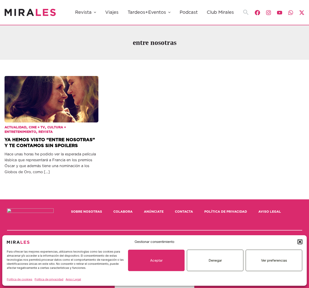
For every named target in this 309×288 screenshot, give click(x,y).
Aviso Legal (73, 279)
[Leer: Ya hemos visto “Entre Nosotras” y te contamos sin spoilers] (51, 96)
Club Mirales (220, 12)
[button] (300, 242)
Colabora (123, 211)
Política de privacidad (49, 279)
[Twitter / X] (301, 12)
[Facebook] (257, 12)
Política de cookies (19, 279)
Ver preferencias (274, 260)
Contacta (184, 211)
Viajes (112, 12)
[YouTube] (279, 12)
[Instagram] (268, 12)
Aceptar (156, 260)
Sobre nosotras (86, 211)
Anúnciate (154, 211)
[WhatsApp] (290, 12)
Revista (83, 12)
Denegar (215, 260)
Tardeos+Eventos (147, 12)
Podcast (189, 12)
